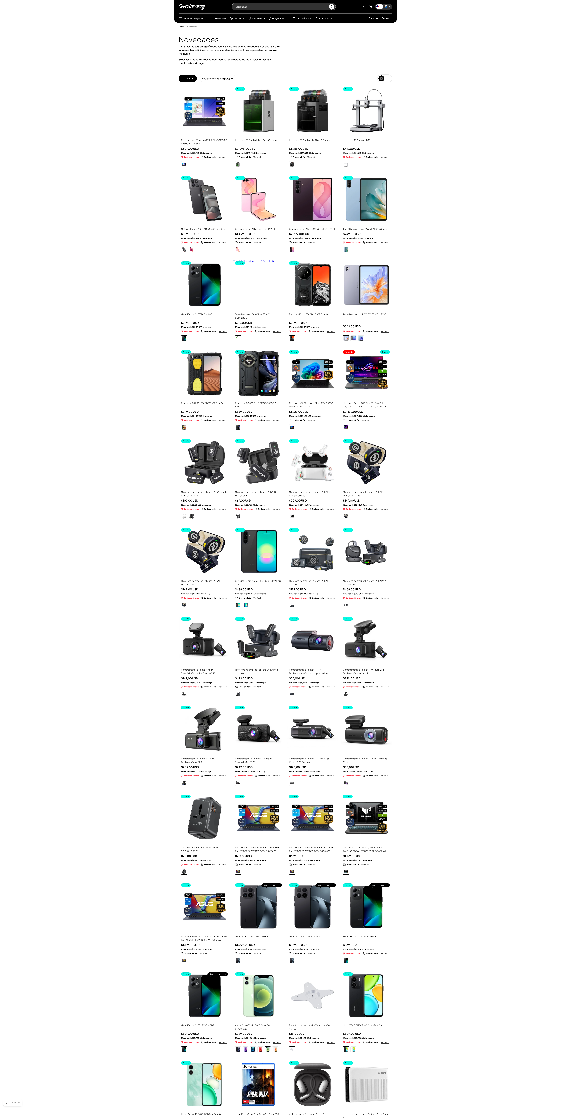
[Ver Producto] (204, 110)
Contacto (387, 18)
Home (181, 27)
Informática (303, 18)
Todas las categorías (193, 18)
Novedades (220, 18)
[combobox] (282, 6)
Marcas (237, 18)
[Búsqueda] (331, 7)
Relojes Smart (279, 18)
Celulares (257, 18)
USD (381, 6)
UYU (389, 6)
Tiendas (373, 18)
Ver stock (223, 157)
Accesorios (324, 18)
